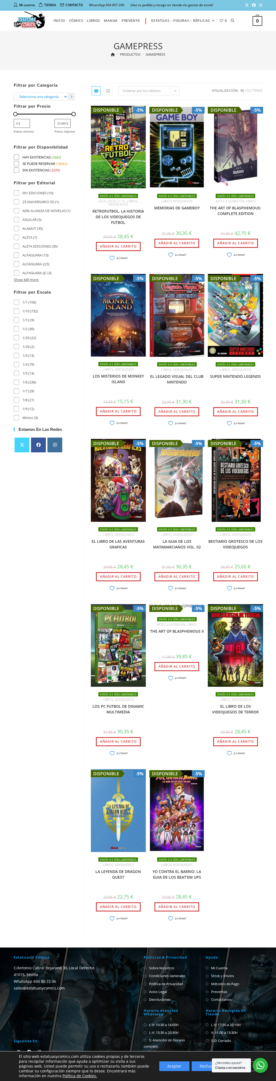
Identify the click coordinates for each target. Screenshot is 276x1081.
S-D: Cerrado (221, 1040)
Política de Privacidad (166, 983)
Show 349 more (26, 279)
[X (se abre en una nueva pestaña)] (246, 5)
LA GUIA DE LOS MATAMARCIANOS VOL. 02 (177, 544)
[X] (22, 445)
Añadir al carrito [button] (118, 246)
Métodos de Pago (225, 983)
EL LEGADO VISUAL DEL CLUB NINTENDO (176, 379)
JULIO (102, 201)
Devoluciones (160, 999)
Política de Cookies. (80, 1075)
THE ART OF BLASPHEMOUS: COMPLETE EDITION (235, 210)
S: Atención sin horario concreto (164, 1043)
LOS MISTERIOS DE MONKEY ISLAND (118, 379)
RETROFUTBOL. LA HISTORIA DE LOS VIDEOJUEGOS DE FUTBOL (118, 217)
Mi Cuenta (219, 968)
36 (242, 90)
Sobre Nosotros (161, 968)
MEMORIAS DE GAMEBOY (177, 207)
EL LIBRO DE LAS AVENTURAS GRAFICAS (118, 544)
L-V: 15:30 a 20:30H (164, 1032)
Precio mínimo (24, 131)
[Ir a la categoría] (71, 96)
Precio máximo (64, 131)
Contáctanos (221, 999)
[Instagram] (54, 445)
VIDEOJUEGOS (118, 204)
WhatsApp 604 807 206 (106, 5)
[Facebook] (38, 445)
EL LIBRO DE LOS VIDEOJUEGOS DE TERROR (235, 709)
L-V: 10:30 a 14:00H (164, 1024)
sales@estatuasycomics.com (39, 988)
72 (248, 90)
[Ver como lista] (108, 90)
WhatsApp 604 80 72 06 (35, 981)
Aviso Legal (158, 991)
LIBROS (132, 201)
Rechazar (208, 1066)
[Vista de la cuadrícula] (96, 90)
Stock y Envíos (222, 975)
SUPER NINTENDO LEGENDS (235, 376)
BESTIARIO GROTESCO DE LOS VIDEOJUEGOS (235, 544)
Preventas (219, 991)
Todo (257, 90)
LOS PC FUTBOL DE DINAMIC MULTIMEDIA (118, 709)
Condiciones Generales (167, 975)
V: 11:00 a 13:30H (224, 1032)
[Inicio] (113, 54)
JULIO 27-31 (116, 201)
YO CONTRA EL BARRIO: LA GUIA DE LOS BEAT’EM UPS (177, 874)
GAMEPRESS (155, 54)
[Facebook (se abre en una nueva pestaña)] (253, 5)
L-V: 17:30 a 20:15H (226, 1024)
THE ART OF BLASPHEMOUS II (177, 631)
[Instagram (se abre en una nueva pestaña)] (259, 5)
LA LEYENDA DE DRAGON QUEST (118, 874)
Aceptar (174, 1066)
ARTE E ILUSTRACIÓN (229, 201)
